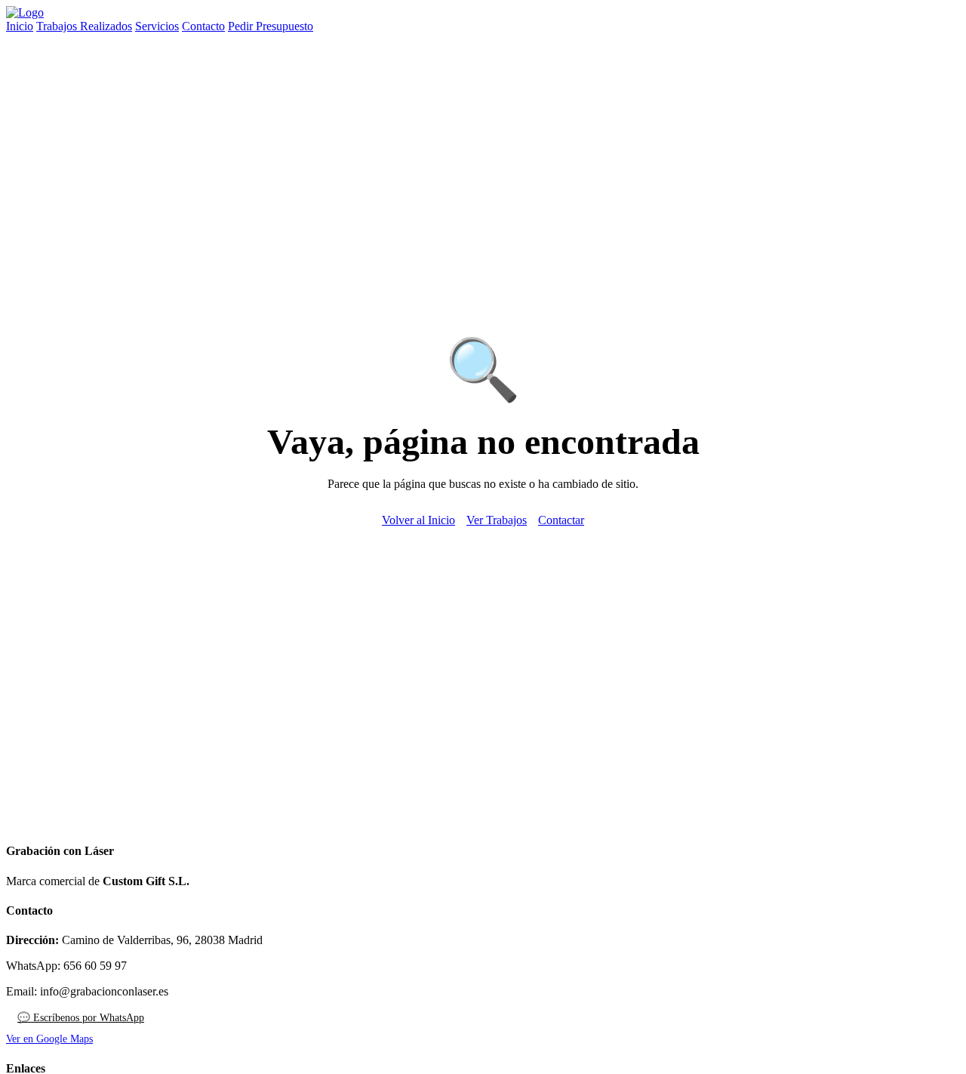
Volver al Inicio (418, 520)
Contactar (561, 520)
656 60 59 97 (95, 965)
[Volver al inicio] (25, 12)
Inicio (19, 26)
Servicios (157, 26)
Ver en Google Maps (49, 1039)
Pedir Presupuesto (270, 26)
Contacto (203, 26)
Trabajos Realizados (84, 26)
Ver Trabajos (496, 520)
